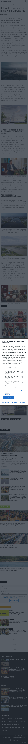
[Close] (25, 341)
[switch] (22, 372)
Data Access (14, 402)
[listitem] (14, 368)
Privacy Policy (22, 402)
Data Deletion (5, 402)
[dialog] (14, 372)
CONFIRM (8, 397)
